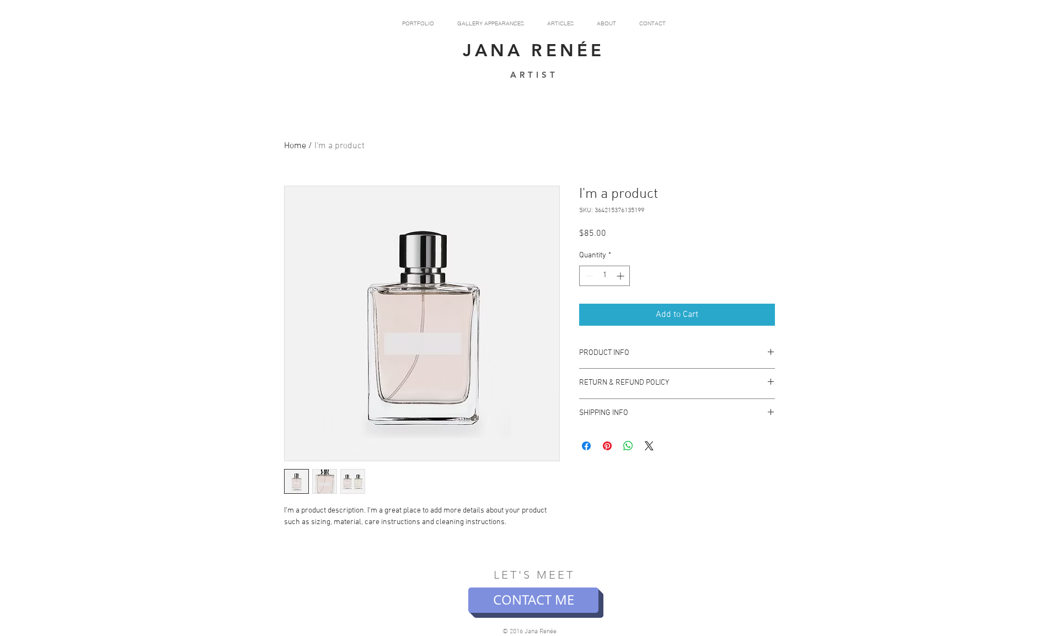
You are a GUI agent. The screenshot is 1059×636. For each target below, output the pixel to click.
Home (295, 146)
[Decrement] (588, 275)
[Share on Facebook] (586, 445)
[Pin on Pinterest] (607, 445)
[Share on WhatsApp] (628, 445)
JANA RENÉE (534, 50)
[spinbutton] (604, 275)
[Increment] (621, 275)
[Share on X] (649, 445)
